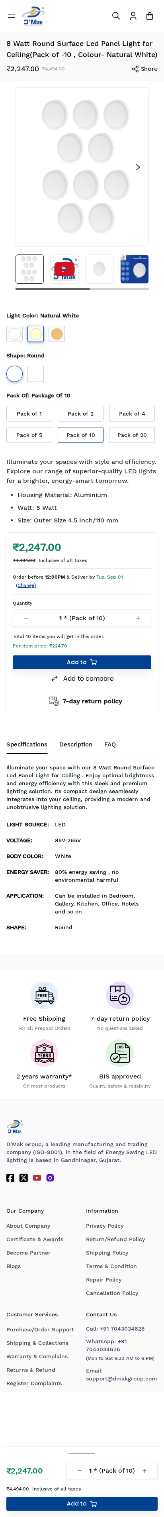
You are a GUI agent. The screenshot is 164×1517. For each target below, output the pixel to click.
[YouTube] (37, 1178)
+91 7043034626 (122, 1328)
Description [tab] (75, 744)
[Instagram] (50, 1178)
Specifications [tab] (26, 744)
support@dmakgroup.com (121, 1378)
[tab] (110, 745)
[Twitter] (23, 1177)
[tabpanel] (82, 849)
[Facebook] (10, 1178)
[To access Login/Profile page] (133, 16)
